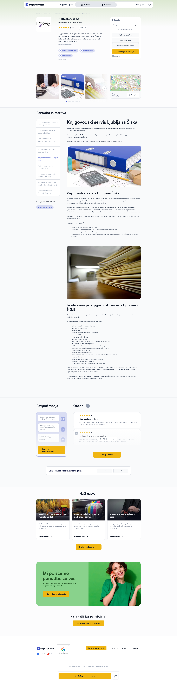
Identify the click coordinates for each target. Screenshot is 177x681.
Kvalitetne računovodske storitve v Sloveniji (47, 175)
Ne (122, 471)
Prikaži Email (126, 40)
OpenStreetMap (129, 89)
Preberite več (44, 536)
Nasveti (113, 648)
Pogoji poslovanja (74, 666)
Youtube (51, 653)
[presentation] (41, 88)
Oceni (84, 28)
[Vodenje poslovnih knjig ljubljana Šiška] (47, 86)
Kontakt (135, 648)
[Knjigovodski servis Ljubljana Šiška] (96, 86)
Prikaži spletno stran (126, 46)
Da (106, 471)
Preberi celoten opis (64, 44)
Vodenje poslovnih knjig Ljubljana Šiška (46, 150)
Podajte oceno (107, 455)
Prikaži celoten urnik (124, 29)
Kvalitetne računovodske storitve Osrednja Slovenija (47, 183)
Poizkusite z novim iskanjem (88, 623)
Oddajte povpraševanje (125, 52)
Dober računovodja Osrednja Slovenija (45, 191)
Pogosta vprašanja (102, 666)
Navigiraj (134, 95)
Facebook (117, 56)
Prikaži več (61, 59)
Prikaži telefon (126, 35)
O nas (124, 648)
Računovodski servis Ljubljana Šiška (45, 167)
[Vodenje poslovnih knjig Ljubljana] (72, 86)
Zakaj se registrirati (95, 648)
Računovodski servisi (45, 207)
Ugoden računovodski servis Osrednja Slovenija (48, 123)
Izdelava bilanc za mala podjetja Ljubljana (46, 131)
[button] (66, 101)
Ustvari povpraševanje (56, 594)
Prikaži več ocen (108, 439)
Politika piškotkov (88, 666)
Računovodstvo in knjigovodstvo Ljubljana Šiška (46, 141)
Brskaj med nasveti (87, 547)
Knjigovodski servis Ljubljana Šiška (48, 159)
